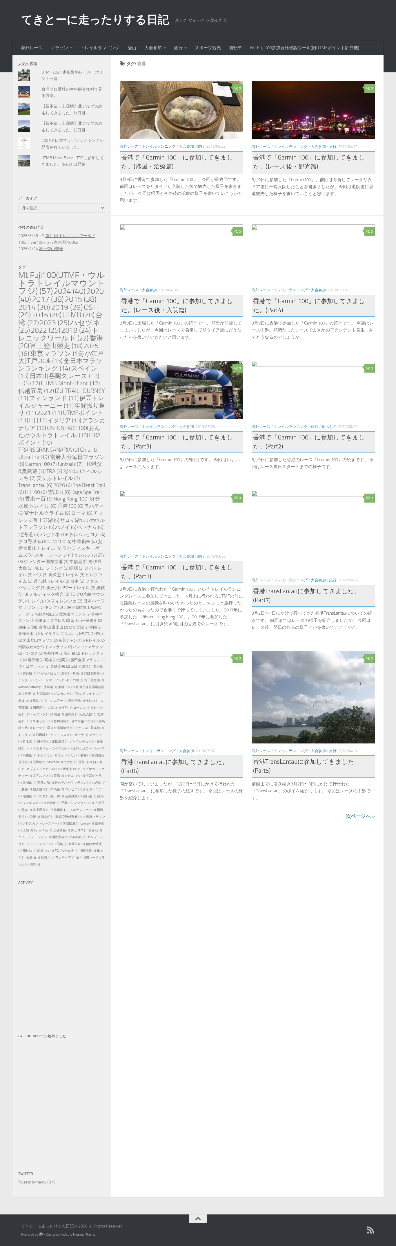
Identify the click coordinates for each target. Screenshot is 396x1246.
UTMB (78, 314)
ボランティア (63, 858)
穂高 (63, 660)
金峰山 (53, 803)
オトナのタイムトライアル (47, 748)
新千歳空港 (94, 680)
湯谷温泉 (60, 837)
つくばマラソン (33, 666)
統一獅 (57, 796)
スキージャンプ (53, 555)
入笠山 (70, 762)
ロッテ (39, 728)
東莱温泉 (76, 844)
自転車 (235, 47)
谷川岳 (72, 653)
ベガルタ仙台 (48, 673)
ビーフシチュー (82, 741)
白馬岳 (57, 789)
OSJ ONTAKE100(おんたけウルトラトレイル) (59, 431)
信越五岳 (36, 390)
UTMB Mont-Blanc (70, 383)
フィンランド (54, 398)
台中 (77, 581)
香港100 (70, 506)
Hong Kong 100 (74, 499)
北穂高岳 (61, 830)
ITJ (38, 420)
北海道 (28, 534)
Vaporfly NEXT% (80, 633)
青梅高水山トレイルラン (41, 633)
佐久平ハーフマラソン (73, 783)
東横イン (66, 687)
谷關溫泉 (87, 851)
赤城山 (29, 783)
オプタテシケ (38, 769)
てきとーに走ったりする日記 (95, 19)
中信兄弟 (80, 561)
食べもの (329, 426)
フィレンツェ (66, 601)
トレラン (26, 735)
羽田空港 (41, 627)
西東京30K (72, 769)
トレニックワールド (58, 334)
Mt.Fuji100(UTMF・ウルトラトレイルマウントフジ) (61, 283)
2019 (67, 307)
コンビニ (73, 789)
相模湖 (39, 708)
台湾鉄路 (73, 796)
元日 (76, 666)
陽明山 (57, 714)
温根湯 (72, 714)
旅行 (178, 47)
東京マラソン (57, 354)
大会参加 (153, 47)
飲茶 (46, 858)
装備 (59, 776)
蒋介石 (95, 830)
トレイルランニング (99, 47)
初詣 (77, 673)
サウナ (81, 735)
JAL (39, 568)
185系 (43, 796)
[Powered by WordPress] (41, 1234)
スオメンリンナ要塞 (74, 755)
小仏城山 (78, 837)
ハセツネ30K (57, 534)
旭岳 (38, 701)
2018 (76, 330)
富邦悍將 (53, 653)
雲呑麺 (29, 673)
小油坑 (92, 701)
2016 (46, 314)
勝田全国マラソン (87, 660)
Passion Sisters (30, 687)
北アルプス (43, 776)
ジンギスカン (34, 803)
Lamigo (87, 823)
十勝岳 (25, 789)
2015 (81, 299)
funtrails (70, 464)
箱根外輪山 (47, 614)
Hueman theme (84, 1234)
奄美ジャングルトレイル (82, 640)
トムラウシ (47, 755)
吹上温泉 (41, 810)
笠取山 (85, 762)
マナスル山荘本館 (89, 728)
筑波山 (25, 701)
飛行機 (35, 660)
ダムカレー (64, 694)
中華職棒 (84, 541)
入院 (28, 830)
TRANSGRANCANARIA (48, 449)
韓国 (95, 627)
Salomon (55, 762)
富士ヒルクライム (47, 513)
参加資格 (62, 721)
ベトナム (90, 527)
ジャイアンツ (38, 714)
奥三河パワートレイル (70, 587)
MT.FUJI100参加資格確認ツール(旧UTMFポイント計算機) (304, 47)
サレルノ (85, 555)
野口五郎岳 (94, 673)
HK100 (36, 492)
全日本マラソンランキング (60, 364)
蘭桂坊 (29, 851)
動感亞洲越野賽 (68, 817)
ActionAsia (43, 830)
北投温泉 (60, 741)
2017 (48, 299)
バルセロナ (90, 534)
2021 (49, 412)
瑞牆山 (29, 796)
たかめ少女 (75, 776)
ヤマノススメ (62, 735)
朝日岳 (89, 796)
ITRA (53, 471)
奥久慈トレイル (66, 574)
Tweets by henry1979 (37, 1182)
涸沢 (35, 864)
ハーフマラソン (52, 680)
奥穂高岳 (60, 666)
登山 (132, 47)
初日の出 (74, 680)
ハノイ (65, 527)
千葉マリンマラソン (77, 803)
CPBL (56, 769)
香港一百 (39, 499)
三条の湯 (45, 783)
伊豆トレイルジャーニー (61, 402)
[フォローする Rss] (371, 1230)
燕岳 (66, 673)
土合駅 (98, 783)
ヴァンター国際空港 (46, 561)
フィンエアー (55, 701)
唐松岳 (44, 741)
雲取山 (59, 492)
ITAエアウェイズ (88, 694)
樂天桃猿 (41, 789)
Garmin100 (41, 464)
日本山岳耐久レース (64, 376)
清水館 (48, 817)
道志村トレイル (51, 581)
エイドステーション (34, 837)
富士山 (60, 627)
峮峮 (76, 568)
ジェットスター (39, 844)
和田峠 (43, 735)
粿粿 (24, 627)
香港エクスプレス (52, 620)
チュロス (79, 830)
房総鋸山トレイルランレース (73, 810)
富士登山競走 (51, 248)
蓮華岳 (50, 687)
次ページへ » (360, 816)
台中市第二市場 (84, 721)
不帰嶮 (39, 762)
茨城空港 (71, 823)
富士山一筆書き (86, 620)
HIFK (67, 708)
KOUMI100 (57, 541)
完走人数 (87, 714)
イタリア (64, 420)
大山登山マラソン (40, 640)
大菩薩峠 (44, 694)
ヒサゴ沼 (78, 627)
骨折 (35, 817)
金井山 (33, 858)
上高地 (60, 844)
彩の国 (74, 471)
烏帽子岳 (76, 701)
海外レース (32, 47)
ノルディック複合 (49, 594)
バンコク (33, 653)
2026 (62, 485)
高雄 (50, 660)
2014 (34, 307)
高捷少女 (45, 851)
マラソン (59, 47)
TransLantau (35, 485)
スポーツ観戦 (208, 47)
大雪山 (54, 708)
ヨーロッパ (83, 708)
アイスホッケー (39, 721)
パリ (40, 574)
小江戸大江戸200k (61, 357)
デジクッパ (28, 680)
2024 (70, 291)
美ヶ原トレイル (58, 478)
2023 (54, 322)
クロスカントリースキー (42, 823)
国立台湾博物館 (60, 728)
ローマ (81, 513)
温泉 (87, 666)
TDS (29, 383)
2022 (45, 330)
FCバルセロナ (66, 851)
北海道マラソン (74, 614)
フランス (57, 568)
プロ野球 (30, 541)
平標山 (29, 755)
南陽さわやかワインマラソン (45, 647)
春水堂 (29, 741)
